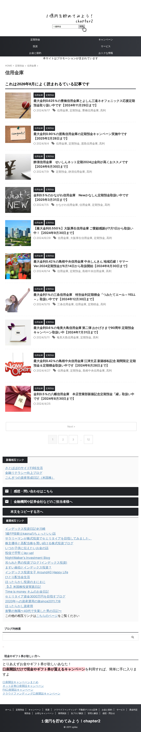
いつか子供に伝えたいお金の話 (26, 548)
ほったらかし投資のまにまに (25, 582)
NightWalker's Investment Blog (27, 558)
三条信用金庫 (65, 304)
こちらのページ (47, 616)
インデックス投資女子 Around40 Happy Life (36, 572)
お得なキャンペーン (44, 713)
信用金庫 (62, 110)
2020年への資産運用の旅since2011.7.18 (33, 601)
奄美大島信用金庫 (68, 337)
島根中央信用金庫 (93, 271)
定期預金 (35, 39)
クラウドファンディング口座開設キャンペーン (31, 693)
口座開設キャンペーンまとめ (20, 682)
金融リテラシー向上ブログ (23, 473)
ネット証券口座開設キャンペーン (23, 686)
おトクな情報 (106, 52)
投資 (35, 46)
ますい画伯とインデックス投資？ (28, 567)
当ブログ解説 (77, 713)
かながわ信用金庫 (67, 204)
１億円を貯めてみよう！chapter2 (70, 721)
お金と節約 (35, 52)
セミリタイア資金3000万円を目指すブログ (35, 596)
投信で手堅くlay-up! (19, 553)
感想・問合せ (108, 713)
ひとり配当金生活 (17, 577)
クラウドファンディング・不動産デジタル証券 (75, 709)
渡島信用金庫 (89, 143)
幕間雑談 (62, 713)
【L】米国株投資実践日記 (23, 587)
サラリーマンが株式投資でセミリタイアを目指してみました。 (48, 538)
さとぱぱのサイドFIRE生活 (24, 468)
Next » (71, 426)
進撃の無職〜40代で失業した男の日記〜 (33, 611)
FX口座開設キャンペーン (18, 689)
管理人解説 (93, 713)
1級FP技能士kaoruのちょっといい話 (30, 533)
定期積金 (93, 304)
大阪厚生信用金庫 (81, 238)
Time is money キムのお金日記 (27, 591)
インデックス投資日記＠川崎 (25, 529)
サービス (106, 46)
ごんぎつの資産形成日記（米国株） (30, 477)
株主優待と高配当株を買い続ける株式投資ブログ (39, 543)
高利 (103, 110)
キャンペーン (106, 39)
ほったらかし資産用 (19, 606)
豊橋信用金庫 (90, 110)
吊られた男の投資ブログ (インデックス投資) (36, 562)
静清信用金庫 (76, 171)
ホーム (8, 709)
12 (88, 439)
